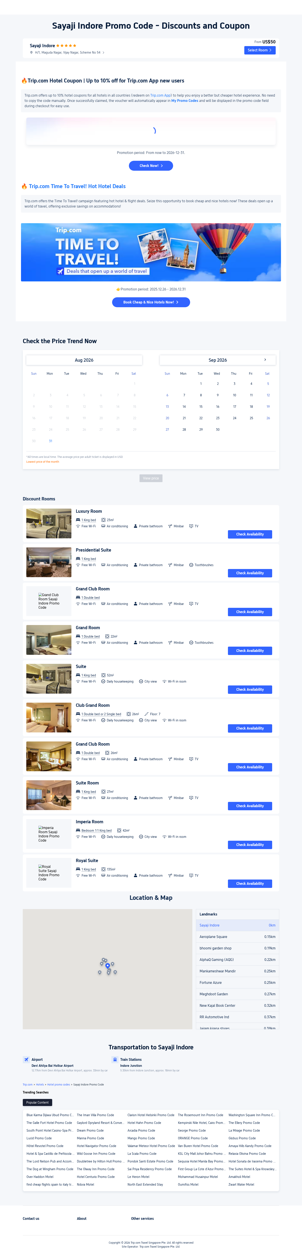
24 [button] (234, 418)
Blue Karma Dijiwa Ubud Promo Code (51, 1115)
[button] (260, 50)
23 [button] (218, 418)
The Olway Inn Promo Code (96, 1169)
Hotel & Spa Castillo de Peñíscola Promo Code (51, 1153)
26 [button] (268, 418)
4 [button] (251, 384)
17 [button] (234, 406)
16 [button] (217, 406)
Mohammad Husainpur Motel (198, 1177)
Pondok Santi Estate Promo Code (150, 1161)
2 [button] (218, 384)
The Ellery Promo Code (244, 1123)
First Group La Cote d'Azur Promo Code (203, 1169)
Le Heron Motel (138, 1177)
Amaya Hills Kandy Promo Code (250, 1146)
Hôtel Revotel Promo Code (45, 1146)
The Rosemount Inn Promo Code (200, 1115)
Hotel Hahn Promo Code (144, 1123)
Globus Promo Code (242, 1138)
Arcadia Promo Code (141, 1130)
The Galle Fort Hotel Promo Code (49, 1123)
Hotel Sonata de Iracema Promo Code (254, 1161)
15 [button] (201, 406)
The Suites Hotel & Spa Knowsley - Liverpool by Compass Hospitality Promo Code (254, 1169)
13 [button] (167, 406)
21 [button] (184, 418)
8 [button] (201, 395)
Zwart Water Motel (241, 1184)
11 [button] (251, 395)
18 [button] (251, 406)
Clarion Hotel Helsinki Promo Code (151, 1115)
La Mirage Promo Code (244, 1130)
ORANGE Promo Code (193, 1138)
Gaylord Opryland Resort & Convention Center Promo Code (102, 1123)
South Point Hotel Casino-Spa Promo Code (51, 1130)
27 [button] (167, 429)
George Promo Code (192, 1130)
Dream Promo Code (90, 1130)
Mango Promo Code (141, 1138)
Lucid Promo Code (39, 1138)
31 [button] (50, 441)
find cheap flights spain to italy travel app (51, 1184)
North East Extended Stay (145, 1184)
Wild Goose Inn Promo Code (96, 1153)
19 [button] (268, 406)
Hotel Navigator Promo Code (96, 1146)
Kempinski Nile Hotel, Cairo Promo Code (203, 1123)
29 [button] (201, 429)
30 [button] (218, 429)
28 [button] (184, 429)
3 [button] (234, 384)
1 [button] (201, 384)
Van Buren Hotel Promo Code (198, 1146)
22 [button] (201, 418)
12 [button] (268, 395)
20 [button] (167, 418)
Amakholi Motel (239, 1177)
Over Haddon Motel (40, 1177)
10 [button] (234, 395)
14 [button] (184, 406)
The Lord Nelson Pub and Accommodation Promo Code (51, 1161)
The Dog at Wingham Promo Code (50, 1169)
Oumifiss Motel (188, 1184)
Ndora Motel (85, 1184)
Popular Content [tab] (37, 1102)
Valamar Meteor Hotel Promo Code (151, 1146)
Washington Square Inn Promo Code (253, 1115)
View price (151, 478)
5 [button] (268, 384)
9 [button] (218, 395)
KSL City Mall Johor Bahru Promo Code (203, 1153)
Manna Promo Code (90, 1138)
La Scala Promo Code (142, 1153)
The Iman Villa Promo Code (95, 1115)
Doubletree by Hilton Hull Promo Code (102, 1161)
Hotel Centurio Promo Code (96, 1177)
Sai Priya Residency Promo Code (150, 1169)
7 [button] (184, 395)
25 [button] (251, 418)
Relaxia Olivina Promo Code (247, 1153)
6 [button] (167, 395)
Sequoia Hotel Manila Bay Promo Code (203, 1161)
